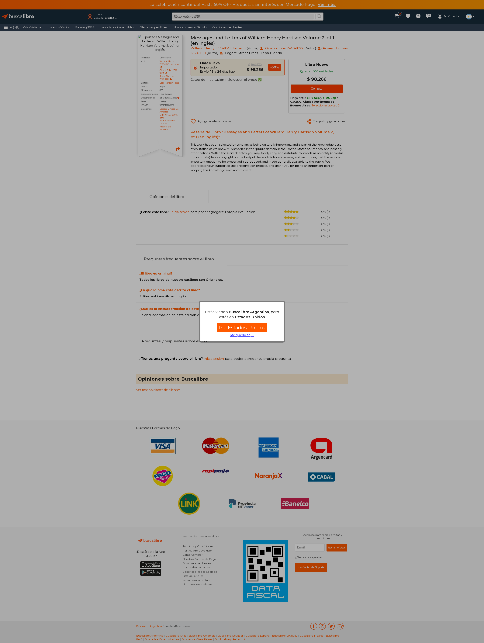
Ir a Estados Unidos (242, 327)
